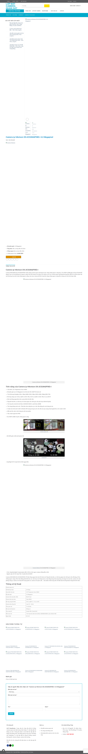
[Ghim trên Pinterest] (14, 259)
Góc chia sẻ (54, 10)
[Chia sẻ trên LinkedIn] (17, 259)
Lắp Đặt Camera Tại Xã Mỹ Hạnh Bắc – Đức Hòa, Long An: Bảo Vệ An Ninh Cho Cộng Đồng (16, 46)
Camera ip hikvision (30, 15)
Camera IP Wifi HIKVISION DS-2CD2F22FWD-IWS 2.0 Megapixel (13, 671)
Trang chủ (28, 10)
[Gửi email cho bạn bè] (12, 259)
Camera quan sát (44, 431)
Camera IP (20, 15)
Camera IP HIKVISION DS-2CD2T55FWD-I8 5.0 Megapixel (52, 671)
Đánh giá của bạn (12, 689)
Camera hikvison (36, 567)
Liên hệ (74, 1)
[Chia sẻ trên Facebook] (7, 259)
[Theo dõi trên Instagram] (78, 1)
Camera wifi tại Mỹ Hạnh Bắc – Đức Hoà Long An (16, 29)
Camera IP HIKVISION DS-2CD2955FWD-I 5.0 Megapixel (32, 647)
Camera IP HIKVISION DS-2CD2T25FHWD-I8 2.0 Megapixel (71, 647)
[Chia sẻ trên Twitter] (9, 259)
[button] (27, 119)
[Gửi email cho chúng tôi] (81, 1)
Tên (9, 706)
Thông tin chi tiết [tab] (10, 266)
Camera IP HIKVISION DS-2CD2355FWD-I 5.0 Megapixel (70, 671)
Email (46, 706)
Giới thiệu (70, 1)
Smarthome (45, 10)
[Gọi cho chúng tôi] (13, 745)
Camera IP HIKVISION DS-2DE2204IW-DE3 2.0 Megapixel (33, 671)
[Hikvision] (26, 193)
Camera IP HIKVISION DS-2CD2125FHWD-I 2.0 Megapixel (13, 647)
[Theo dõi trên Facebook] (77, 1)
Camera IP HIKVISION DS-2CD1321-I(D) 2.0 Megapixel (53, 647)
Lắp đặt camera (36, 10)
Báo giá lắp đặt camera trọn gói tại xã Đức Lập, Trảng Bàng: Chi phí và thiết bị (16, 24)
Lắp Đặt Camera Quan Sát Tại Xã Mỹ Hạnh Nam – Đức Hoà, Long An (16, 40)
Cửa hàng (14, 15)
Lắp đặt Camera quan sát (11, 6)
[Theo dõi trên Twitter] (80, 1)
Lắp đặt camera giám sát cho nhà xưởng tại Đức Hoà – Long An (17, 34)
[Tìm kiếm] (68, 6)
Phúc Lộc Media (29, 752)
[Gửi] (47, 5)
